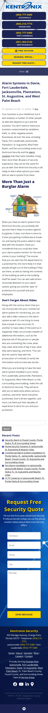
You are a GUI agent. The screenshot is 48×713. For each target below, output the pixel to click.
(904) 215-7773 (24, 24)
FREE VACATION (25, 50)
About (19, 653)
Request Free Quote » (24, 63)
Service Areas (28, 677)
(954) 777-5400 (24, 32)
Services (28, 653)
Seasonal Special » (24, 57)
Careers (19, 656)
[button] (22, 72)
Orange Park (32, 661)
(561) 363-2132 (24, 42)
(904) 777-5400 (24, 14)
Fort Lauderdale (30, 664)
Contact (29, 656)
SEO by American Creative (28, 696)
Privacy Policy (28, 695)
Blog (36, 109)
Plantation (10, 667)
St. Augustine (30, 667)
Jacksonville (15, 664)
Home (11, 653)
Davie (19, 667)
